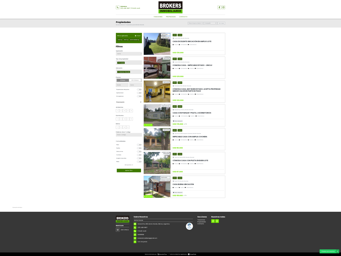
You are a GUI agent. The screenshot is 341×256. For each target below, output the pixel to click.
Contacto (183, 17)
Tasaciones (158, 17)
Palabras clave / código (123, 132)
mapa (222, 23)
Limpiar (139, 35)
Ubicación (119, 68)
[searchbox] (125, 63)
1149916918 (141, 234)
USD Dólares (135, 80)
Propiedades (171, 17)
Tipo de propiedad (122, 59)
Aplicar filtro (128, 170)
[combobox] (129, 62)
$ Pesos (123, 80)
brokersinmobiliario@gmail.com (147, 238)
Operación (119, 51)
